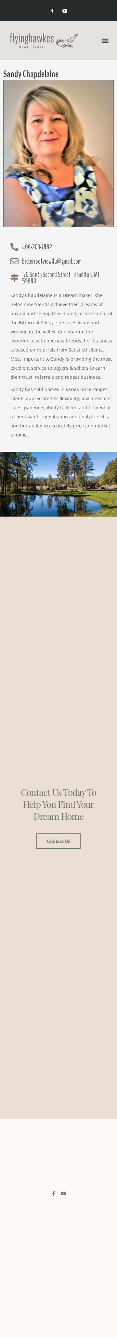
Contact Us (58, 841)
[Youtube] (64, 11)
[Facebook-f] (52, 11)
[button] (105, 40)
